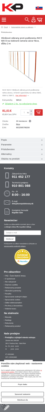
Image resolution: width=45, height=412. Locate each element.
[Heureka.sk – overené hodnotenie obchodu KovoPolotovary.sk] (22, 257)
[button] (30, 111)
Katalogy (8, 320)
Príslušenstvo (6, 32)
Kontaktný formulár (20, 211)
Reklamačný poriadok (13, 288)
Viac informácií (21, 95)
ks (28, 113)
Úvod (6, 27)
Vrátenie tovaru (10, 309)
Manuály (8, 317)
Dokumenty (9, 323)
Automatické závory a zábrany (22, 27)
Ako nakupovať (10, 282)
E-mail (22, 202)
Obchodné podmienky (13, 291)
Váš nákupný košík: (39, 19)
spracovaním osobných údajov (15, 246)
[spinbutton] (24, 112)
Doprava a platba (11, 285)
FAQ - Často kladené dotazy (15, 276)
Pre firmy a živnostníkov (13, 306)
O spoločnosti (10, 279)
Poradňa (8, 294)
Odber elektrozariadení (13, 303)
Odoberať (10, 239)
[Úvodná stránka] (12, 8)
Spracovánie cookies (12, 300)
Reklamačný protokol (12, 326)
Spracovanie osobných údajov (16, 297)
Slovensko (37, 7)
